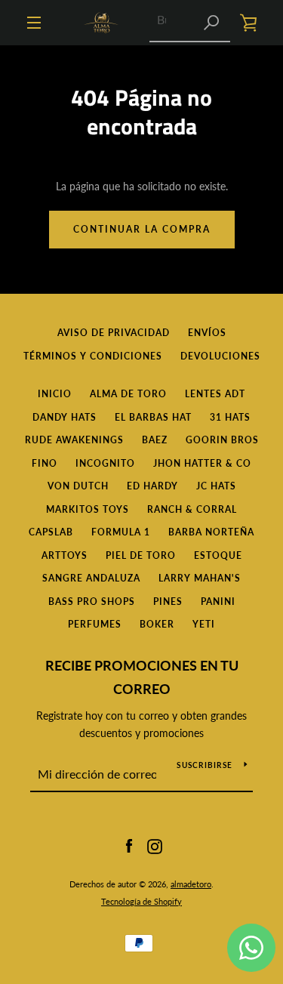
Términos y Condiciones (92, 356)
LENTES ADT (215, 393)
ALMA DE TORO (128, 393)
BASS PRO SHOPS (91, 601)
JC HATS (216, 486)
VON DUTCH (78, 486)
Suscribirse (204, 765)
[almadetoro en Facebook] (129, 845)
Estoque (218, 555)
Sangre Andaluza (91, 578)
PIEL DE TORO (141, 555)
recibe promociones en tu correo (141, 677)
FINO (44, 463)
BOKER (157, 624)
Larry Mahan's (199, 578)
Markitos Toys (87, 509)
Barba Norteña (211, 532)
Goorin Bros (222, 440)
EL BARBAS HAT (153, 417)
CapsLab (51, 532)
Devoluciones (220, 356)
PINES (168, 601)
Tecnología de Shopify (141, 901)
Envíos (207, 332)
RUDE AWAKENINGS (74, 440)
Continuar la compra (142, 229)
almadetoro (191, 884)
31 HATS (230, 417)
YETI (203, 624)
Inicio (55, 393)
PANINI (218, 601)
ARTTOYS (65, 555)
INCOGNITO (105, 463)
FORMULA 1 (120, 532)
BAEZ (155, 440)
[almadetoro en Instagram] (154, 845)
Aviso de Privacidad (113, 332)
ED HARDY (152, 486)
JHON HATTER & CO (202, 463)
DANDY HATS (64, 417)
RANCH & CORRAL (192, 509)
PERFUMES (95, 624)
